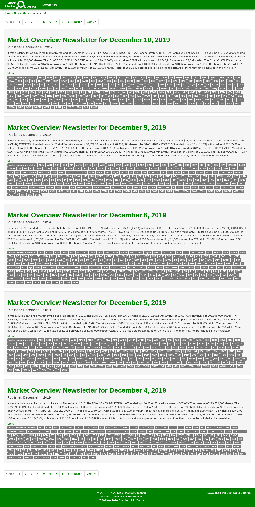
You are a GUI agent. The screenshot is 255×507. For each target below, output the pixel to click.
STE (184, 100)
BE (17, 256)
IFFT (147, 176)
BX (25, 169)
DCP (70, 85)
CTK (203, 431)
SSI (177, 100)
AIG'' (65, 77)
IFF (140, 176)
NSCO (12, 183)
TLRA (43, 454)
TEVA (25, 103)
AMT (95, 77)
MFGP (153, 92)
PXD (225, 96)
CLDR (115, 169)
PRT (211, 96)
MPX (125, 180)
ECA (155, 85)
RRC (219, 183)
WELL (206, 366)
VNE (138, 366)
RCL (155, 183)
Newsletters (49, 4)
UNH (123, 103)
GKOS (234, 435)
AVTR (150, 428)
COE (150, 431)
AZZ (184, 340)
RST (234, 183)
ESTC (207, 348)
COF (191, 81)
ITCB (223, 351)
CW (218, 169)
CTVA (40, 348)
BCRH (12, 344)
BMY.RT (232, 165)
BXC (72, 81)
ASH (102, 165)
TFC (33, 103)
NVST (35, 446)
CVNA (28, 85)
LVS (59, 180)
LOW (105, 92)
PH (157, 271)
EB (148, 85)
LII (82, 92)
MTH (228, 267)
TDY (11, 103)
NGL (42, 96)
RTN (61, 450)
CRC (177, 169)
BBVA (221, 77)
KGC (77, 267)
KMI (46, 92)
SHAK (57, 362)
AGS (56, 340)
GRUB (90, 351)
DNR (119, 85)
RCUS (198, 446)
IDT (24, 267)
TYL (107, 103)
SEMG (90, 450)
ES (175, 260)
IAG (10, 267)
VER (101, 366)
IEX (201, 351)
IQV (154, 176)
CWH (225, 169)
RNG (45, 450)
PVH (200, 359)
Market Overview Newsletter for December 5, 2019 (86, 302)
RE (10, 100)
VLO (170, 103)
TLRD (240, 187)
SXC (214, 100)
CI (169, 81)
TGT (55, 103)
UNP (128, 454)
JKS (18, 355)
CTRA (19, 85)
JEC (199, 439)
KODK (220, 176)
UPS (73, 366)
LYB (66, 443)
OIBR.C (81, 359)
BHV (194, 165)
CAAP (38, 169)
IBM (17, 267)
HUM (222, 88)
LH (17, 180)
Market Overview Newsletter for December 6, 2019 (86, 215)
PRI (154, 446)
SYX (229, 100)
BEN (237, 77)
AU (164, 252)
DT (115, 260)
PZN (138, 183)
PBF (53, 183)
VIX (163, 103)
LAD (84, 267)
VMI (184, 103)
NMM (221, 443)
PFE (183, 96)
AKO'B (65, 340)
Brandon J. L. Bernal (132, 500)
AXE (156, 340)
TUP (26, 191)
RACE (147, 183)
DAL (56, 85)
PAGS (99, 359)
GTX (17, 176)
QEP (183, 446)
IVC (177, 439)
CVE (19, 260)
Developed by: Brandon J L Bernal (229, 492)
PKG (196, 96)
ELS (144, 260)
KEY (69, 267)
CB (54, 169)
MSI (179, 355)
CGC (138, 81)
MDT (145, 92)
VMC (177, 103)
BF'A (24, 256)
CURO (57, 348)
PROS (192, 359)
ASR (150, 77)
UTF (136, 278)
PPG (110, 183)
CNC (138, 169)
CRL (238, 81)
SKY (58, 187)
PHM (170, 271)
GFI (76, 264)
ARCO (157, 252)
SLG (130, 100)
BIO (33, 81)
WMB (210, 191)
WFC (237, 103)
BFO (20, 81)
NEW (34, 96)
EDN (162, 85)
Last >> (91, 21)
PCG (162, 96)
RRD (75, 100)
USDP (143, 454)
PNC (204, 96)
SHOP (114, 100)
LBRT (61, 92)
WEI (222, 103)
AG (78, 252)
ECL (66, 435)
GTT (156, 88)
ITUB (24, 92)
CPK (223, 81)
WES (229, 103)
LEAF (105, 267)
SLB (80, 362)
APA (132, 252)
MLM (177, 92)
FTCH (189, 435)
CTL (32, 348)
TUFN (241, 362)
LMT (89, 92)
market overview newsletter (22, 77)
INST (155, 439)
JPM (213, 439)
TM (50, 454)
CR (241, 344)
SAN (97, 100)
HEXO (189, 88)
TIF (69, 103)
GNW (122, 88)
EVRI (221, 348)
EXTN (226, 260)
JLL (206, 439)
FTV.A (34, 88)
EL (168, 348)
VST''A (214, 454)
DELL (60, 260)
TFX (41, 103)
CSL (17, 348)
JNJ (39, 92)
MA (124, 92)
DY (77, 172)
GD (50, 88)
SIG (159, 275)
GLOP (96, 88)
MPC (206, 92)
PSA (218, 96)
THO (62, 103)
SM (72, 187)
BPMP (64, 81)
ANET (103, 77)
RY (75, 450)
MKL (169, 92)
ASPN (125, 428)
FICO (18, 88)
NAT (243, 267)
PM (148, 446)
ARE (108, 428)
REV (24, 100)
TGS (48, 103)
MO (199, 92)
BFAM (11, 81)
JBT (182, 176)
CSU (24, 348)
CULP (194, 169)
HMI (92, 176)
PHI (163, 271)
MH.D (174, 267)
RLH (58, 100)
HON (207, 88)
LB (91, 267)
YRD (85, 457)
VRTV (155, 366)
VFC (158, 278)
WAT (183, 366)
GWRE (164, 88)
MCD (137, 92)
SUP (191, 100)
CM (177, 344)
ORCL (37, 183)
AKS (72, 77)
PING (178, 271)
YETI (67, 282)
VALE (155, 103)
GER (71, 88)
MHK (161, 92)
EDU (136, 260)
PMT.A (175, 359)
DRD (108, 260)
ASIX (143, 77)
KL (227, 439)
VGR (104, 191)
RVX (83, 100)
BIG (201, 165)
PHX (88, 183)
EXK (209, 260)
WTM (46, 107)
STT (210, 275)
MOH (117, 180)
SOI (147, 450)
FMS (32, 264)
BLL (60, 256)
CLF (123, 169)
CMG (183, 81)
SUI (224, 275)
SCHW (129, 275)
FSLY (181, 435)
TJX (35, 454)
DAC (48, 85)
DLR (117, 348)
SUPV (198, 100)
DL (110, 348)
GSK (138, 264)
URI (130, 103)
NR (102, 96)
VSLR (192, 103)
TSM (84, 103)
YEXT (71, 107)
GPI (125, 264)
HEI (60, 176)
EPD (185, 85)
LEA (98, 267)
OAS (106, 271)
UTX (144, 103)
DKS (54, 172)
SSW (141, 362)
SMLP (138, 100)
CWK (233, 169)
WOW (35, 370)
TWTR (99, 103)
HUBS (125, 176)
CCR (108, 81)
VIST (109, 366)
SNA (87, 362)
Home (7, 13)
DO (126, 85)
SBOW (24, 187)
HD (54, 176)
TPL (74, 278)
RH (37, 100)
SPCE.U (98, 187)
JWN (204, 176)
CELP (112, 344)
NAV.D (157, 180)
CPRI (180, 431)
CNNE (202, 344)
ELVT (91, 172)
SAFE (104, 275)
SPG (107, 187)
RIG (51, 100)
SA (96, 275)
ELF (175, 348)
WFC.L (12, 107)
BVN (92, 256)
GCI (54, 351)
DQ (133, 348)
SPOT (115, 187)
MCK (142, 267)
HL (206, 264)
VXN (207, 103)
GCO (208, 172)
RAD (222, 359)
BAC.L (196, 77)
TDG (240, 100)
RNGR (67, 100)
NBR (174, 180)
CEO (120, 344)
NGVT (43, 271)
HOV (116, 176)
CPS (230, 81)
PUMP (223, 271)
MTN (230, 92)
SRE (170, 100)
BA (171, 77)
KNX (212, 176)
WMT (28, 107)
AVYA (118, 165)
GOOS (12, 439)
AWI (157, 77)
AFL (72, 252)
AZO (164, 77)
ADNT (49, 252)
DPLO (133, 85)
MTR (237, 92)
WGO (195, 191)
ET (207, 85)
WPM (28, 282)
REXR (237, 446)
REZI (237, 359)
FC (163, 172)
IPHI (11, 92)
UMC (106, 278)
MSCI (214, 92)
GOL (130, 88)
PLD (95, 183)
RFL (31, 100)
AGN (48, 340)
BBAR (213, 77)
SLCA (167, 275)
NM (24, 359)
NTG (110, 96)
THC (217, 187)
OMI (113, 271)
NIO (57, 96)
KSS (236, 176)
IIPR (208, 351)
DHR (92, 85)
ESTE (200, 85)
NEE (19, 96)
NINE (49, 96)
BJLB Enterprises (131, 496)
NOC (80, 96)
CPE (170, 169)
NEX (35, 271)
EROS (124, 172)
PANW (122, 271)
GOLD (139, 88)
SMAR (123, 450)
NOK (87, 96)
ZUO (86, 107)
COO (208, 81)
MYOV (199, 443)
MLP (185, 92)
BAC (187, 77)
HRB (220, 264)
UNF (58, 366)
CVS (36, 85)
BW (19, 169)
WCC (191, 366)
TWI (91, 103)
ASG (135, 77)
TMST (66, 278)
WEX (169, 191)
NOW (95, 96)
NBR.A (182, 180)
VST (206, 454)
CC (132, 256)
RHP (44, 100)
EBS (147, 348)
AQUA (148, 252)
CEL (122, 81)
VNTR (127, 191)
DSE (141, 85)
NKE (64, 96)
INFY (239, 88)
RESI (214, 446)
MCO (116, 355)
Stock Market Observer (131, 492)
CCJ (61, 169)
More (10, 73)
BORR (12, 169)
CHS (169, 256)
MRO (150, 443)
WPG (44, 370)
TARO (11, 278)
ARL (127, 77)
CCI (93, 81)
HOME (198, 88)
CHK (153, 81)
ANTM (112, 77)
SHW (122, 100)
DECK (84, 85)
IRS (17, 92)
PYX (232, 96)
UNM (121, 278)
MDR (159, 267)
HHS (85, 176)
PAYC (147, 96)
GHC (91, 264)
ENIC (182, 348)
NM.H (72, 96)
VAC (155, 454)
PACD (91, 446)
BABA (179, 77)
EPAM (159, 260)
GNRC (113, 88)
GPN (20, 439)
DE (76, 85)
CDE (146, 256)
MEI (167, 267)
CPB (227, 344)
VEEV (96, 191)
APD (140, 252)
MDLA (151, 267)
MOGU (171, 355)
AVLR (110, 165)
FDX (11, 88)
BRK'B (83, 256)
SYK (222, 100)
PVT (124, 183)
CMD (175, 81)
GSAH (148, 88)
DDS (15, 435)
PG (189, 96)
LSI (113, 92)
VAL (143, 278)
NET (197, 180)
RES (17, 100)
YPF (23, 195)
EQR (95, 435)
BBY (180, 165)
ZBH (92, 457)
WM (10, 370)
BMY (55, 81)
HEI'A (181, 88)
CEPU (130, 81)
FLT (185, 172)
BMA (48, 81)
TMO (19, 191)
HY (229, 88)
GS (10, 176)
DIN (99, 85)
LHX (76, 92)
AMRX (82, 340)
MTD (222, 92)
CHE (146, 81)
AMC (71, 428)
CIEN (181, 256)
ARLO (123, 340)
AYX (179, 252)
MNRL (109, 180)
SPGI (104, 362)
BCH (237, 340)
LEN (113, 267)
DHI (67, 260)
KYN (53, 92)
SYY (178, 362)
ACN (57, 77)
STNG (152, 187)
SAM (90, 100)
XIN (48, 282)
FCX (241, 85)
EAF (122, 260)
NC (190, 180)
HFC (88, 439)
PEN (176, 96)
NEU (26, 96)
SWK (156, 362)
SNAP (147, 100)
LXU (59, 443)
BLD (45, 256)
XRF (73, 457)
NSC (82, 271)
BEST (210, 428)
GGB (78, 88)
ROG (204, 183)
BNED (242, 165)
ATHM (132, 340)
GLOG (87, 88)
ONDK (28, 183)
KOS (229, 176)
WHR (20, 107)
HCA (47, 176)
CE (115, 81)
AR (95, 165)
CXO (35, 260)
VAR (170, 454)
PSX (117, 183)
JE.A (11, 355)
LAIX (243, 176)
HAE (33, 176)
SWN (207, 100)
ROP (211, 183)
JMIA (190, 176)
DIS (105, 85)
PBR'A (126, 446)
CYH (43, 260)
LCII (69, 92)
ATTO (141, 340)
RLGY (39, 275)
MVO (194, 355)
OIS (58, 446)
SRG (127, 362)
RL (180, 183)
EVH (223, 85)
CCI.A (100, 81)
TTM (80, 454)
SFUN (41, 187)
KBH (53, 267)
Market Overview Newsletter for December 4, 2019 (86, 390)
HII (131, 351)
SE (49, 362)
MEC (104, 443)
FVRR (43, 88)
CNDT (193, 344)
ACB (49, 77)
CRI (10, 348)
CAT (40, 431)
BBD (164, 165)
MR (197, 267)
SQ (129, 187)
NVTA (63, 359)
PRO (184, 359)
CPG (215, 81)
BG (26, 81)
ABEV (41, 77)
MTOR (190, 443)
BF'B (35, 344)
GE (56, 88)
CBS (47, 431)
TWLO (35, 191)
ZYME (94, 107)
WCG (214, 103)
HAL (173, 88)
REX (11, 275)
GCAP (46, 351)
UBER (115, 103)
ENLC (170, 85)
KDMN (61, 267)
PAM (139, 96)
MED (111, 443)
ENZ (178, 85)
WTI (54, 457)
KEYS (41, 355)
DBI (62, 85)
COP (219, 344)
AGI (85, 252)
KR (64, 355)
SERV (105, 100)
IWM (32, 92)
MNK (100, 180)
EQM (192, 85)
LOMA (97, 92)
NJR (11, 359)
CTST (186, 169)
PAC (132, 96)
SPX (163, 100)
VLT (171, 278)
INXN (216, 351)
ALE (100, 252)
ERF (102, 435)
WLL (202, 191)
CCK (139, 256)
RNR (196, 183)
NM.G (227, 180)
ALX (63, 428)
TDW (27, 278)
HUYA (133, 439)
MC (130, 92)
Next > (78, 21)
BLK (40, 81)
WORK (37, 107)
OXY (124, 96)
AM (79, 77)
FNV (26, 88)
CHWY (161, 81)
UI (67, 191)
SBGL (120, 275)
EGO (162, 348)
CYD (244, 431)
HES (192, 264)
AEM (65, 252)
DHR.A (32, 172)
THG (224, 187)
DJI (112, 85)
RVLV (78, 275)
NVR (117, 96)
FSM (46, 264)
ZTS (79, 107)
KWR (11, 443)
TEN (18, 103)
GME (222, 172)
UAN (52, 191)
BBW (229, 77)
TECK (19, 454)
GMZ (104, 88)
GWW (24, 176)
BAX (157, 165)
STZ (217, 275)
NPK (242, 180)
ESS (109, 435)
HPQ (214, 88)
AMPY (87, 77)
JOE (33, 355)
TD (189, 362)
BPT (75, 256)
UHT (43, 366)
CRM (11, 85)
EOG (151, 260)
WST (236, 191)
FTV (192, 172)
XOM (58, 107)
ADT (57, 252)
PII (153, 359)
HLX (101, 439)
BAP (204, 77)
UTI (136, 103)
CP (230, 256)
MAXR (79, 443)
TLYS (11, 191)
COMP (199, 81)
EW (229, 85)
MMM (192, 92)
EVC (137, 172)
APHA (88, 165)
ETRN (215, 85)
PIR (185, 271)
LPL (46, 180)
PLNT (200, 271)
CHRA (101, 169)
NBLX (11, 96)
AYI (163, 340)
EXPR (151, 172)
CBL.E (125, 256)
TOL (76, 103)
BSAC (86, 344)
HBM (66, 439)
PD (169, 96)
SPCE (155, 100)
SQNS (137, 187)
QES (240, 96)
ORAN (73, 446)
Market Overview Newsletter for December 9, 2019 (86, 127)
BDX (187, 165)
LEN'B (122, 267)
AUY (172, 252)
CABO (85, 81)
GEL (63, 88)
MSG (141, 180)
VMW (118, 191)
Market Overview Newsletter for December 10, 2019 (88, 40)
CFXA (68, 431)
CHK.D (145, 344)
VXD (200, 103)
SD (136, 275)
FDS (11, 264)
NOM (11, 446)
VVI (162, 366)
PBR (155, 96)
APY (120, 77)
